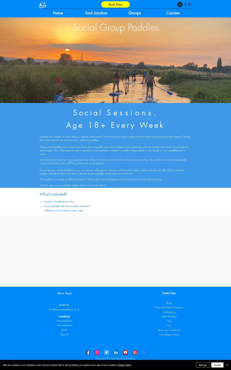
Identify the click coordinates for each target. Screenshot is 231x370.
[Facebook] (185, 4)
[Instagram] (189, 4)
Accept (217, 365)
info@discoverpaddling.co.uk (64, 309)
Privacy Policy (124, 365)
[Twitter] (106, 352)
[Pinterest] (134, 352)
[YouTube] (125, 352)
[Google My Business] (144, 352)
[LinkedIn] (116, 352)
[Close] (227, 364)
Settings (203, 365)
